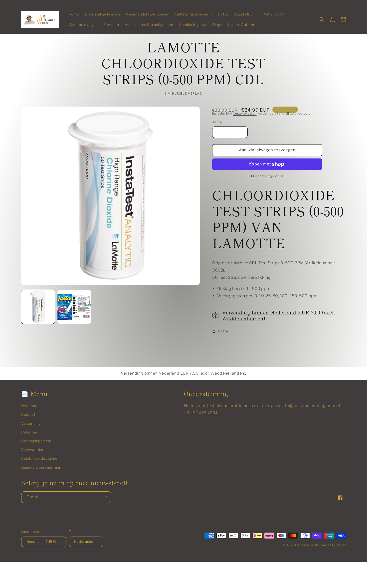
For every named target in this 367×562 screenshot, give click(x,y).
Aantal (217, 122)
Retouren (29, 432)
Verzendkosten (245, 113)
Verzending (31, 423)
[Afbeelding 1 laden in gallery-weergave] (38, 307)
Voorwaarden (32, 449)
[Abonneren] (105, 497)
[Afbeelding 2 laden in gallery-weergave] (74, 307)
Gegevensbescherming (41, 467)
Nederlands (83, 542)
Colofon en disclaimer (40, 458)
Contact (28, 414)
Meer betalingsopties (267, 176)
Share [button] (223, 331)
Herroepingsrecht (36, 441)
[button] (193, 14)
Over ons (29, 406)
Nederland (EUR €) (41, 542)
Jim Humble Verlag (307, 544)
